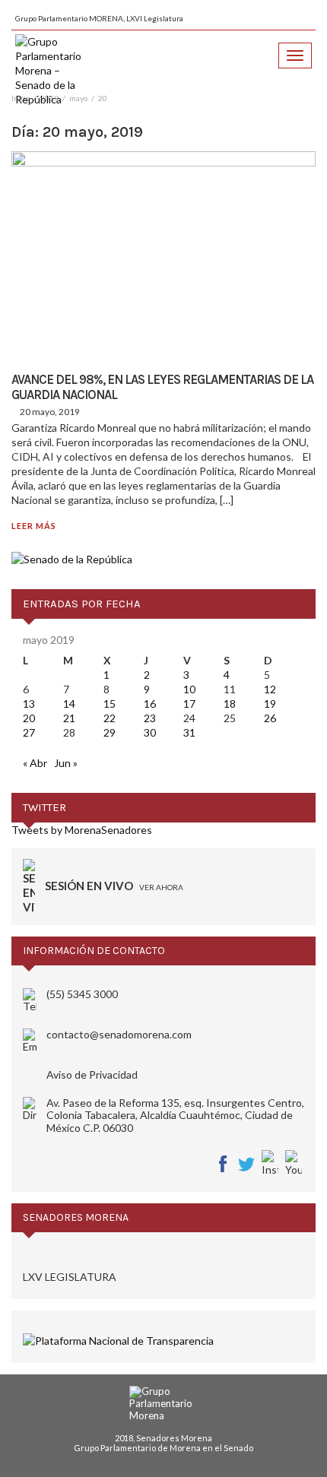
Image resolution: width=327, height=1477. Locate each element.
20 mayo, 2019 (50, 411)
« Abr (35, 762)
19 (270, 703)
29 (109, 732)
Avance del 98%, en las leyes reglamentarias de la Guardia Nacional (162, 387)
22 (109, 718)
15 (109, 703)
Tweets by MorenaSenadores (81, 829)
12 (270, 689)
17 (189, 703)
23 (150, 718)
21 (69, 718)
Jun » (66, 762)
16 (150, 703)
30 (150, 732)
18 (230, 703)
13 (29, 703)
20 (29, 718)
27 (29, 732)
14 (69, 703)
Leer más (33, 526)
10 (189, 689)
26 (270, 718)
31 (189, 732)
